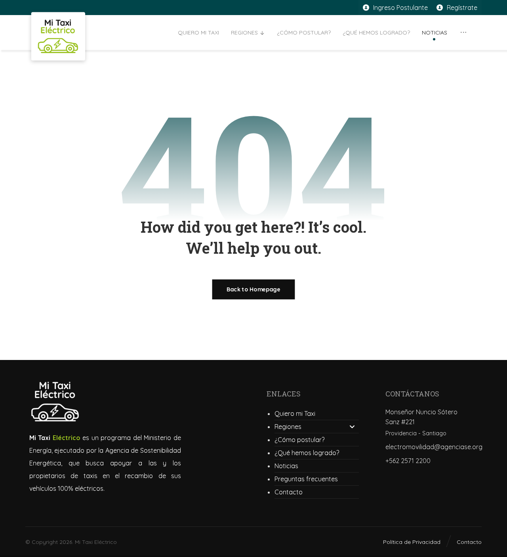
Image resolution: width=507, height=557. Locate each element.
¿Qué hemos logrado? (306, 453)
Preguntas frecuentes (306, 479)
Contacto (288, 492)
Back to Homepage (254, 289)
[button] (463, 32)
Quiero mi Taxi (294, 413)
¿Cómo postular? (299, 440)
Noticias (286, 466)
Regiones (287, 427)
